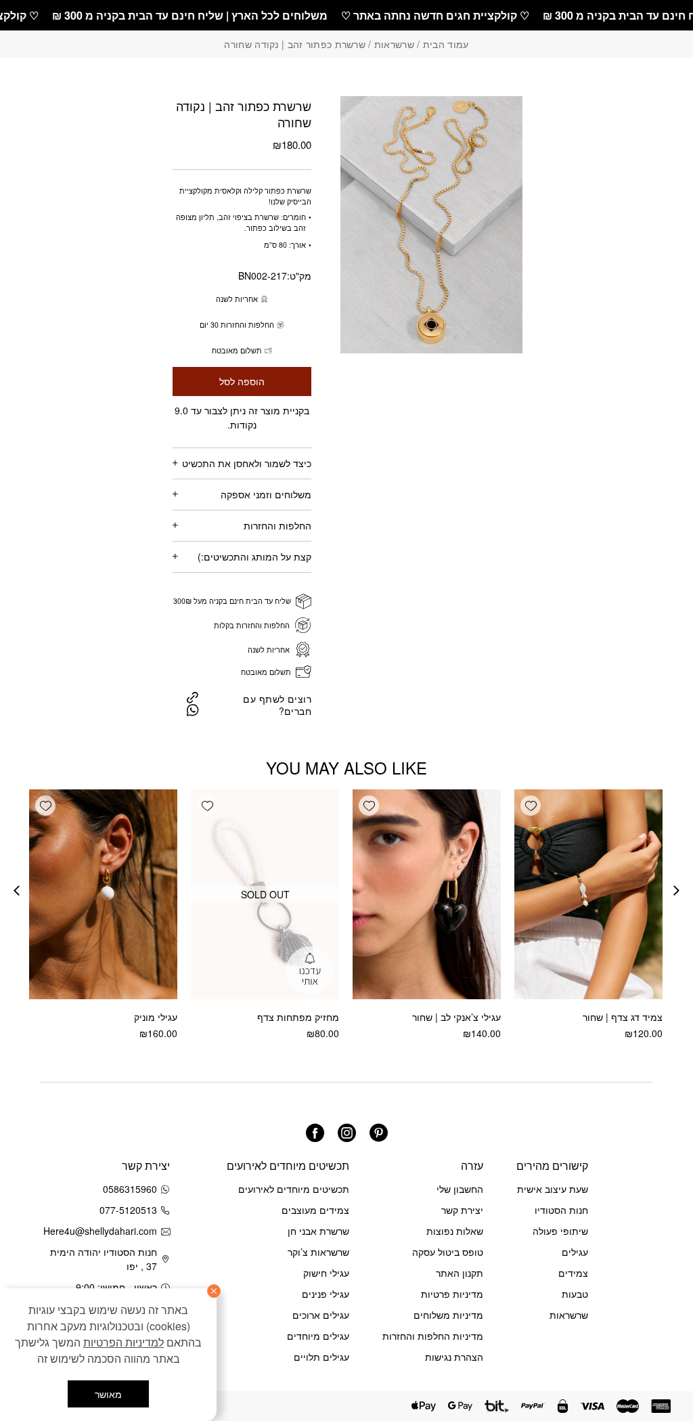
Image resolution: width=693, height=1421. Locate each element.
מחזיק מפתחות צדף (298, 1017)
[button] (530, 805)
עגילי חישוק (326, 1273)
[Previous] (676, 891)
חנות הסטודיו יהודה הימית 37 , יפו (103, 1259)
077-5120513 (128, 1210)
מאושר (108, 1394)
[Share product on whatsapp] (193, 709)
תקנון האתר (459, 1273)
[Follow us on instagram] (347, 1133)
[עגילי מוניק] (103, 894)
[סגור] (214, 1291)
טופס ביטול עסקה (447, 1252)
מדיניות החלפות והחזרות (432, 1335)
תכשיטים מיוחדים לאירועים (293, 1189)
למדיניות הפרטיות (123, 1342)
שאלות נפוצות (454, 1231)
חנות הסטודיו (561, 1210)
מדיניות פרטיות (452, 1293)
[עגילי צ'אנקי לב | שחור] (427, 894)
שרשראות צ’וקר (318, 1252)
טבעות (575, 1293)
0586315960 (130, 1189)
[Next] (17, 891)
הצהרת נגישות (454, 1356)
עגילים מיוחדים (318, 1335)
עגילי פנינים (325, 1293)
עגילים (575, 1252)
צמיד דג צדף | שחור (623, 1017)
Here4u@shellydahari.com (102, 1231)
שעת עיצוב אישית (552, 1189)
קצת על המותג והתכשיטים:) (254, 556)
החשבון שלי (460, 1189)
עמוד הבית (446, 44)
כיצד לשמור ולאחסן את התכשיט (246, 463)
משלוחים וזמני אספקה (266, 494)
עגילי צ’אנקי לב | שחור (456, 1017)
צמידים (573, 1273)
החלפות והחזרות (277, 525)
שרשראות (394, 44)
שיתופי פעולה (560, 1231)
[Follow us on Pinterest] (379, 1133)
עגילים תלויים (321, 1356)
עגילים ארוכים (320, 1314)
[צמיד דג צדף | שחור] (588, 894)
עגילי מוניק (155, 1017)
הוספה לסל (242, 381)
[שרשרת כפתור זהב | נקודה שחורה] (192, 697)
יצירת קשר (462, 1210)
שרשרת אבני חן (318, 1231)
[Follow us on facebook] (315, 1133)
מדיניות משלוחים (448, 1314)
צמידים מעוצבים (315, 1210)
